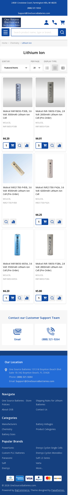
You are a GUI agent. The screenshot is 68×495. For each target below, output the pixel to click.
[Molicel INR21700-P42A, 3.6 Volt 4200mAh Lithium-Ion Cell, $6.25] (50, 168)
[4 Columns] (55, 67)
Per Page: (35, 61)
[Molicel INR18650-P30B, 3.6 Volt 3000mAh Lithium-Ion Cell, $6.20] (17, 92)
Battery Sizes (8, 434)
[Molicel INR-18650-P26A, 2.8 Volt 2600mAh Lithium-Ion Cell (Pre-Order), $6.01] (50, 92)
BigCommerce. (22, 490)
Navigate (8, 394)
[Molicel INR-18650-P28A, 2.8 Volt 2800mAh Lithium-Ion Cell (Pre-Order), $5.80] (50, 245)
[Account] (46, 22)
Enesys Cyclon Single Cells (49, 447)
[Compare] (27, 145)
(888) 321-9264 (24, 376)
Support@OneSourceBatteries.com (35, 381)
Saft (4, 462)
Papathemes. (58, 490)
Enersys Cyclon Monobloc (49, 452)
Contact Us (41, 409)
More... (39, 468)
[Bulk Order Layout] (63, 67)
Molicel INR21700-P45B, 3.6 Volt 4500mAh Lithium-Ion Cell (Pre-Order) (17, 191)
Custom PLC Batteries (13, 452)
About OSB (7, 409)
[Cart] (62, 22)
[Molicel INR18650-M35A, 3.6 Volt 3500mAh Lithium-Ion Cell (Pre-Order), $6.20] (17, 245)
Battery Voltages (44, 424)
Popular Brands (12, 441)
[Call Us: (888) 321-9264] (54, 22)
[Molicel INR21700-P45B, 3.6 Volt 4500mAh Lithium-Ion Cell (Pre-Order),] (17, 168)
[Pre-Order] (45, 145)
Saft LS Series (43, 457)
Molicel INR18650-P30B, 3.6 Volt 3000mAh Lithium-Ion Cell (17, 114)
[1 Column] (47, 67)
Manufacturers (9, 424)
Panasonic (7, 457)
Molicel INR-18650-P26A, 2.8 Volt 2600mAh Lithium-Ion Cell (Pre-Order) (50, 114)
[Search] (62, 32)
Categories (9, 418)
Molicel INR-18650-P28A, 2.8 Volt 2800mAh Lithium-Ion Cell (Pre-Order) (50, 267)
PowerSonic (8, 447)
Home (4, 43)
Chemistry (7, 429)
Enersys (6, 468)
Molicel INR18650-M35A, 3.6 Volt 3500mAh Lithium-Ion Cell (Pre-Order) (17, 267)
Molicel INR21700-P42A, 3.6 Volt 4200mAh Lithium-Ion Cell (50, 191)
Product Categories (46, 429)
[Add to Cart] (12, 145)
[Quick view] (19, 145)
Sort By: (6, 61)
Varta (38, 462)
